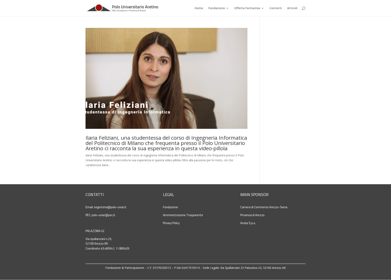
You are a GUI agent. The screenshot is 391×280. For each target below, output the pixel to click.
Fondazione (216, 8)
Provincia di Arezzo (252, 215)
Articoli (292, 8)
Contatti (275, 8)
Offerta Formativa (247, 8)
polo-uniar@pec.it (103, 215)
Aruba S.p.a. (248, 223)
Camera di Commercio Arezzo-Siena (263, 207)
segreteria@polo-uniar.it (110, 207)
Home (199, 8)
